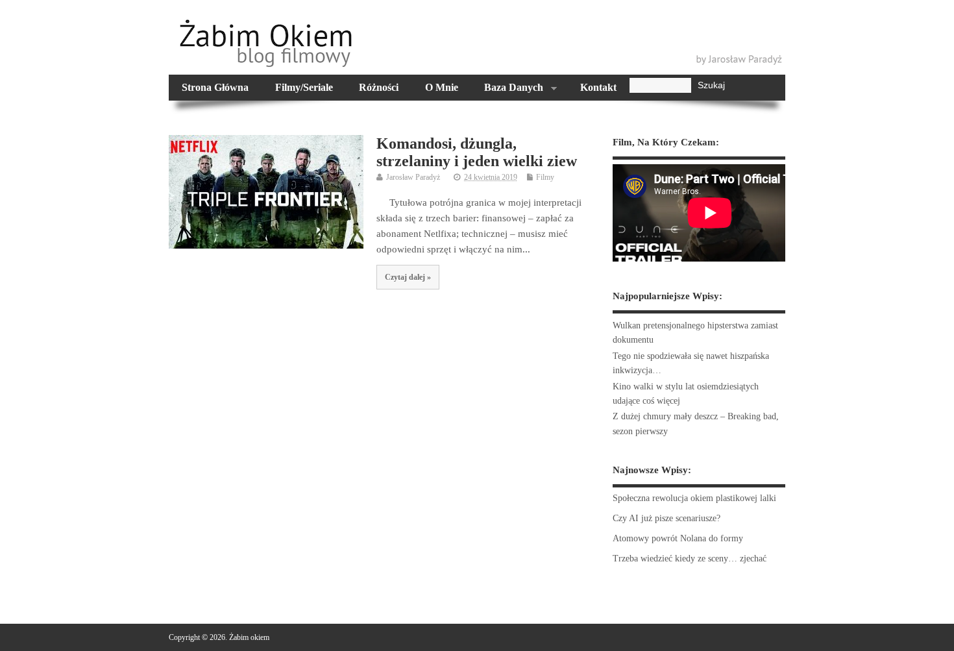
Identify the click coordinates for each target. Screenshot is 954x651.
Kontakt (598, 87)
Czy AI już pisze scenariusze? (666, 518)
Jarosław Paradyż (413, 177)
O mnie (441, 87)
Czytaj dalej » (408, 277)
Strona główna (215, 87)
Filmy (545, 177)
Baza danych (507, 89)
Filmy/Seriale (304, 87)
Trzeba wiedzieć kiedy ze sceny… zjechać (689, 558)
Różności (378, 87)
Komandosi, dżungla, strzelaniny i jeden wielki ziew (476, 152)
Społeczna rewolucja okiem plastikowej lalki (694, 498)
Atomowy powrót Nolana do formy (678, 538)
